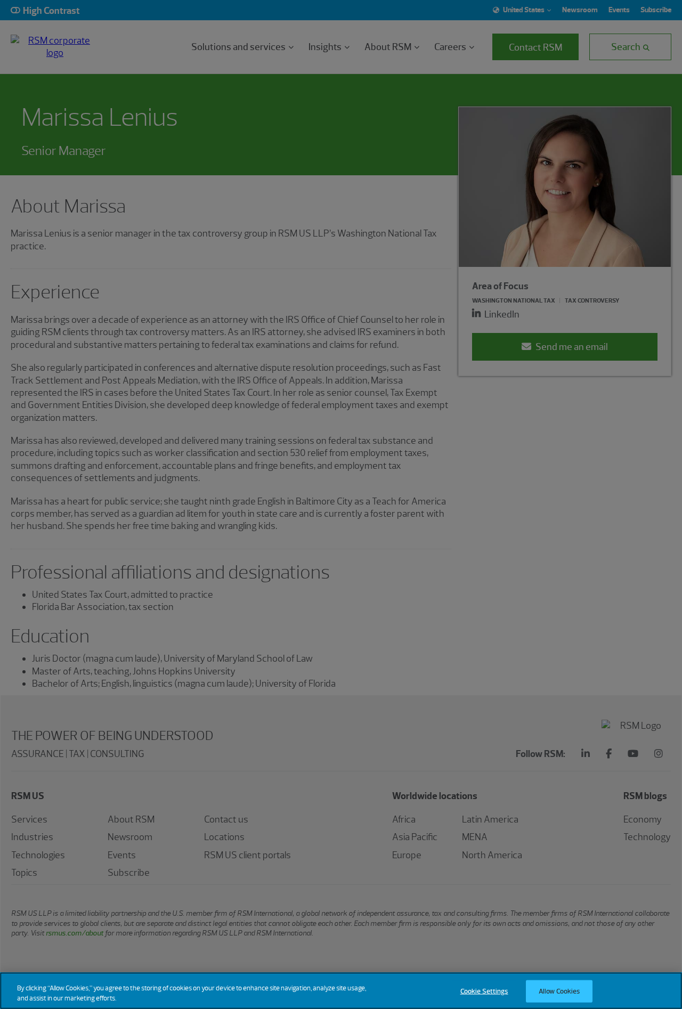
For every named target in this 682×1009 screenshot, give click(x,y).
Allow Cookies (559, 991)
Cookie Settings (484, 991)
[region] (341, 990)
